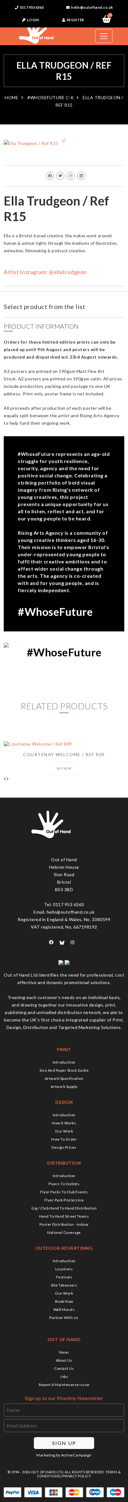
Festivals (64, 1277)
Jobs (64, 1376)
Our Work (64, 1131)
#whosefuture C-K (50, 97)
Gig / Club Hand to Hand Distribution (64, 1208)
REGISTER (75, 20)
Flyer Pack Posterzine (64, 1200)
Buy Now (64, 768)
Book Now (64, 1301)
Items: (110, 16)
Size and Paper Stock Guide (64, 1070)
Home (11, 97)
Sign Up (64, 1443)
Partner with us (64, 1317)
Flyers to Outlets (64, 1183)
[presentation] (5, 779)
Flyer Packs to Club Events (64, 1192)
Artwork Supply (64, 1086)
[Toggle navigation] (103, 36)
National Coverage (64, 1232)
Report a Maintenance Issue (64, 1384)
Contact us (64, 1368)
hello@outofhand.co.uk (92, 7)
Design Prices (64, 1147)
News (64, 1352)
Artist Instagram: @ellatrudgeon (45, 271)
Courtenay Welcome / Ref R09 (64, 754)
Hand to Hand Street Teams (64, 1216)
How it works (64, 1123)
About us (64, 1360)
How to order (64, 1139)
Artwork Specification (64, 1078)
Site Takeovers (64, 1285)
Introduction (64, 1062)
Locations (64, 1269)
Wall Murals (64, 1309)
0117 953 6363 (31, 7)
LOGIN (32, 20)
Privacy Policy (76, 1476)
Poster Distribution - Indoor (64, 1224)
